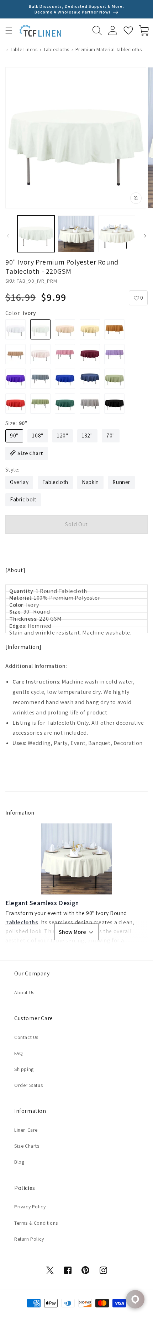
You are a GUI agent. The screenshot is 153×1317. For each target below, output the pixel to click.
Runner (121, 482)
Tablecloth (55, 482)
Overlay (19, 482)
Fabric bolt (23, 499)
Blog (19, 1162)
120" (62, 435)
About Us (24, 992)
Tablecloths (56, 49)
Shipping (24, 1069)
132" (87, 435)
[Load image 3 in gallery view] (116, 234)
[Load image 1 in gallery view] (35, 234)
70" (110, 435)
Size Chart (30, 453)
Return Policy (29, 1239)
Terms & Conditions (36, 1223)
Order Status (28, 1085)
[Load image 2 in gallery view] (76, 234)
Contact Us (26, 1037)
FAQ (18, 1053)
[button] (9, 30)
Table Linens (23, 49)
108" (37, 435)
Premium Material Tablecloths (108, 49)
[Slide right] (145, 236)
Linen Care (26, 1130)
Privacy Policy (30, 1206)
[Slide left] (8, 236)
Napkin (90, 482)
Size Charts (26, 1146)
